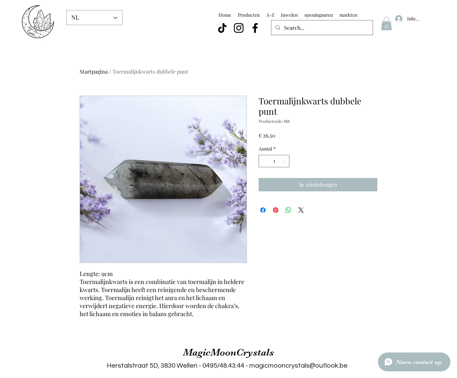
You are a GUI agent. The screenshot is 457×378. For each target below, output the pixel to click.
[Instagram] (238, 27)
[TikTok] (222, 27)
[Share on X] (301, 210)
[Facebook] (255, 27)
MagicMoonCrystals (228, 352)
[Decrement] (264, 161)
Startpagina (94, 71)
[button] (386, 23)
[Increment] (284, 161)
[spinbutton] (274, 161)
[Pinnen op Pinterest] (276, 210)
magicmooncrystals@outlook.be (298, 365)
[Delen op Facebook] (263, 210)
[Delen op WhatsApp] (288, 210)
